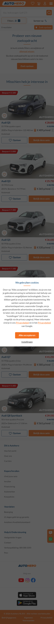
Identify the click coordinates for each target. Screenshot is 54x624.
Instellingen (27, 342)
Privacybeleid (22, 322)
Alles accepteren (27, 335)
